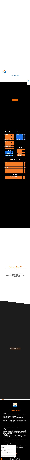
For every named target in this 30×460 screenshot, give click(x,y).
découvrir (15, 99)
